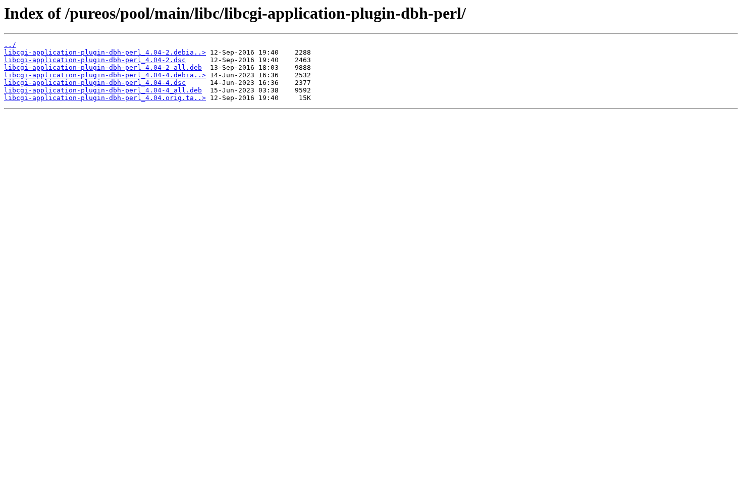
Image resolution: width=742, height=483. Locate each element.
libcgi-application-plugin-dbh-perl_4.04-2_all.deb (103, 67)
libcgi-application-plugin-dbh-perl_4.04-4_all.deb (103, 90)
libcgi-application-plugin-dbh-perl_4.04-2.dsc (95, 60)
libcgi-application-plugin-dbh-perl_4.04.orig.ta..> (105, 98)
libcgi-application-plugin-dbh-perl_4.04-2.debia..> (105, 52)
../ (10, 45)
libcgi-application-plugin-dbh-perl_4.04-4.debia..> (105, 75)
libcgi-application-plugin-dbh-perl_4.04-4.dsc (95, 82)
